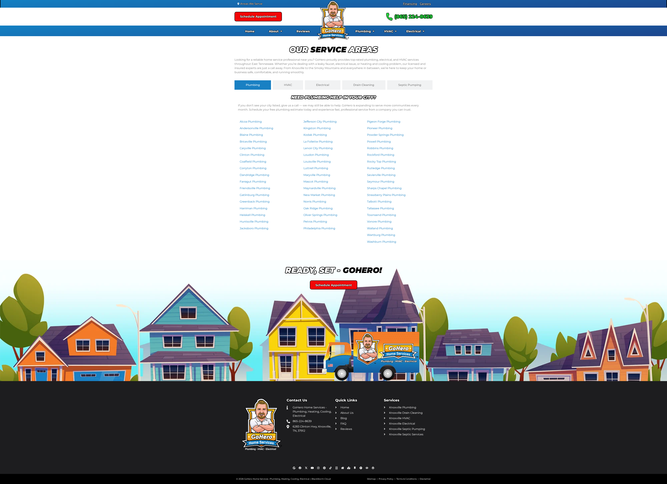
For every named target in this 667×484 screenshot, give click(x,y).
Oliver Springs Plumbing (320, 215)
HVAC (388, 31)
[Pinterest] (324, 467)
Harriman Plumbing (253, 208)
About (274, 31)
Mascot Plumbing (315, 181)
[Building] (336, 467)
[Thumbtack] (354, 467)
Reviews (303, 31)
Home (249, 31)
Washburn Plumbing (381, 241)
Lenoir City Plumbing (318, 148)
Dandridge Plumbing (254, 175)
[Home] (342, 467)
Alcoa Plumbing (251, 121)
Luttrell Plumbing (315, 168)
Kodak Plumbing (315, 134)
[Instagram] (318, 467)
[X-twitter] (306, 467)
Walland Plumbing (380, 228)
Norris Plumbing (314, 201)
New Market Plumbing (319, 195)
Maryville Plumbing (316, 175)
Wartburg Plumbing (381, 235)
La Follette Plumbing (318, 141)
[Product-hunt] (361, 467)
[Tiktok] (330, 467)
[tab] (252, 85)
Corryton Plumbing (253, 168)
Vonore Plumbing (379, 221)
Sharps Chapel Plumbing (384, 188)
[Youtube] (312, 467)
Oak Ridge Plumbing (318, 208)
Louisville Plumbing (317, 161)
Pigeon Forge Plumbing (383, 121)
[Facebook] (300, 467)
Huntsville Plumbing (254, 221)
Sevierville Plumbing (381, 175)
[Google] (294, 467)
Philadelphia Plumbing (319, 228)
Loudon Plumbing (316, 154)
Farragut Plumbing (253, 181)
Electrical (413, 31)
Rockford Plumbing (380, 154)
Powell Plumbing (379, 141)
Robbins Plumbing (380, 148)
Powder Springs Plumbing (385, 134)
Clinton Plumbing (252, 154)
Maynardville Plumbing (319, 188)
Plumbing (363, 31)
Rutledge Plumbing (381, 168)
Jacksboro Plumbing (254, 228)
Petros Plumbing (315, 221)
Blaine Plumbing (251, 134)
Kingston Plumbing (317, 128)
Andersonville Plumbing (256, 128)
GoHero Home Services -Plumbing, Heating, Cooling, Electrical (276, 479)
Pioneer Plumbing (379, 128)
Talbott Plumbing (379, 201)
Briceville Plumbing (253, 141)
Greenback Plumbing (255, 201)
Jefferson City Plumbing (320, 121)
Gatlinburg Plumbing (254, 195)
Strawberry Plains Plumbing (386, 195)
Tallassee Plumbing (380, 208)
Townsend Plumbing (381, 215)
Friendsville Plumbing (255, 188)
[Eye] (367, 467)
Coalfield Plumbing (253, 161)
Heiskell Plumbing (252, 215)
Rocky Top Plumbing (381, 161)
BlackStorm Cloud (321, 479)
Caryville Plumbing (253, 148)
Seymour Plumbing (380, 181)
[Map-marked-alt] (348, 467)
